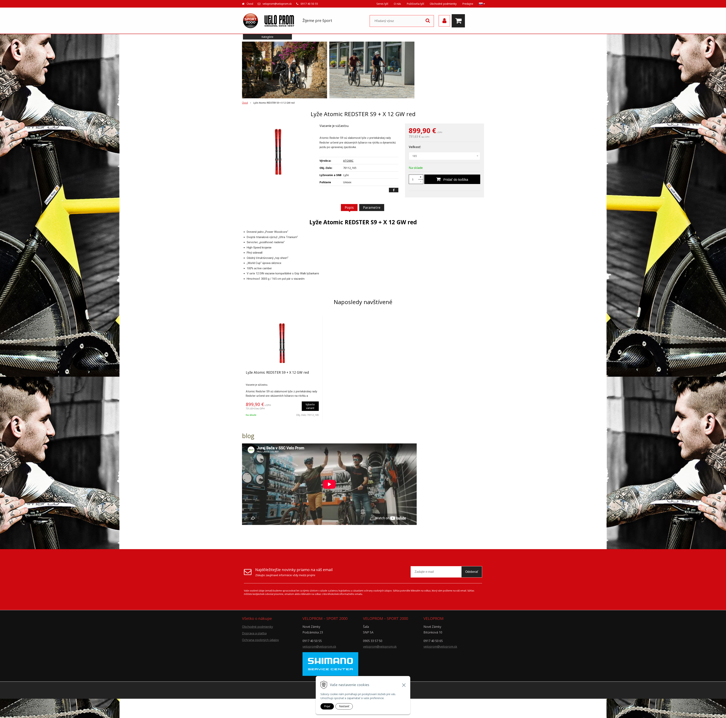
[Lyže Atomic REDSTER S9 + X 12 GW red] (278, 151)
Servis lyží (382, 3)
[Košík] (459, 20)
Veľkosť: (415, 147)
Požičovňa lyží (415, 3)
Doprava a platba (254, 633)
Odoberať (471, 571)
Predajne (467, 3)
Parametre (371, 207)
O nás (397, 3)
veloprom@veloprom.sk (277, 3)
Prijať (327, 706)
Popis (349, 207)
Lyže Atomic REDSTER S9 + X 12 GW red (277, 372)
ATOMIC (348, 160)
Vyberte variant (310, 406)
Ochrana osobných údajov (260, 640)
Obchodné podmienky (443, 3)
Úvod (250, 3)
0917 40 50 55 (309, 3)
